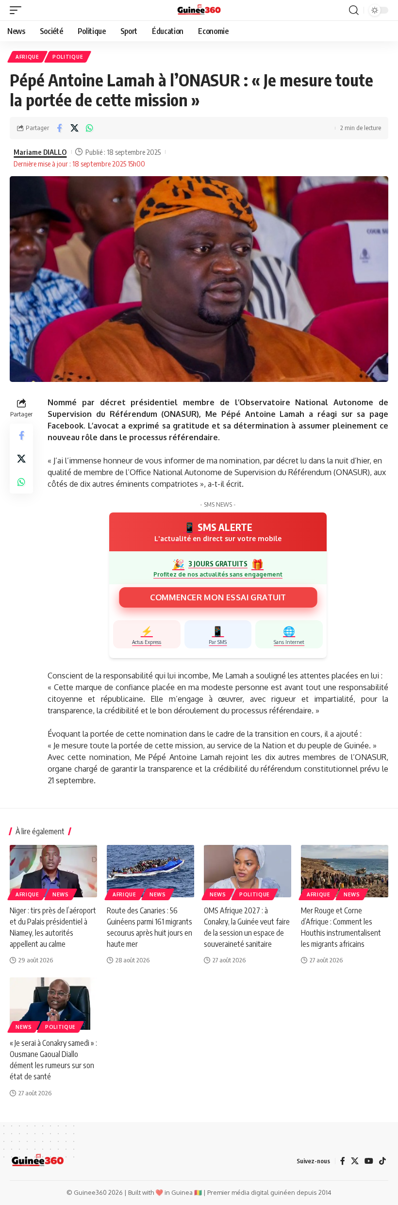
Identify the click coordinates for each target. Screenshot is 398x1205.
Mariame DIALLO (40, 152)
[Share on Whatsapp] (89, 128)
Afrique (27, 57)
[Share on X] (74, 128)
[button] (18, 10)
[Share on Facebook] (59, 128)
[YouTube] (369, 1161)
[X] (354, 1161)
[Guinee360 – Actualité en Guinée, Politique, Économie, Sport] (38, 1161)
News (60, 894)
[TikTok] (382, 1161)
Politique (67, 57)
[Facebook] (343, 1161)
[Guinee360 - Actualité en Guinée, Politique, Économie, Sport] (199, 10)
